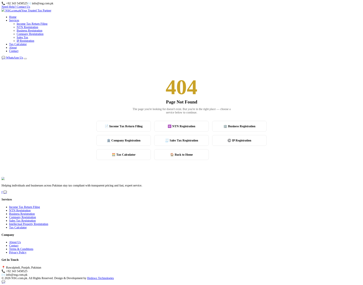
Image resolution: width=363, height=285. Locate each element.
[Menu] (25, 58)
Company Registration (30, 34)
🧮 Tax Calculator (124, 154)
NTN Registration (27, 27)
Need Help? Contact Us (16, 6)
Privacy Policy (17, 252)
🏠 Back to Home (181, 154)
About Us (15, 242)
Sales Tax (22, 37)
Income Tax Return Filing (32, 23)
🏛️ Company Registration (123, 140)
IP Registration (25, 40)
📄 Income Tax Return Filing (124, 126)
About (13, 47)
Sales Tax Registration (22, 220)
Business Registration (29, 30)
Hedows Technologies (100, 278)
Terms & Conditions (21, 249)
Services (14, 20)
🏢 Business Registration (239, 126)
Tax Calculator (18, 44)
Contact (13, 51)
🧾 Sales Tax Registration (181, 140)
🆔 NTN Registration (181, 126)
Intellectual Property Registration (28, 224)
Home (12, 17)
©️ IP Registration (239, 140)
